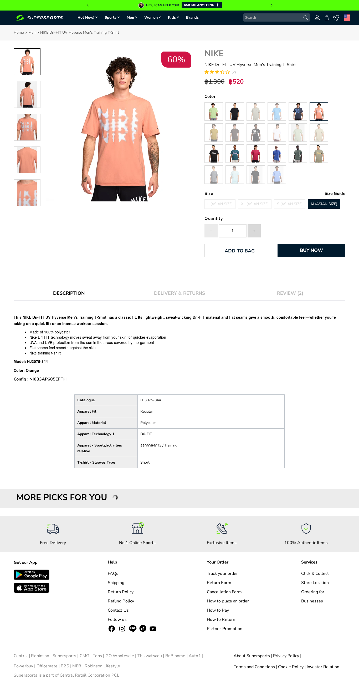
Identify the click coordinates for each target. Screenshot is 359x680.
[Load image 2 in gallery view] (27, 94)
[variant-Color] (213, 111)
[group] (179, 5)
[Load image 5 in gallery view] (27, 192)
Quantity (213, 218)
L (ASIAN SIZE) (220, 203)
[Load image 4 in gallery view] (27, 159)
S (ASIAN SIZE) (289, 203)
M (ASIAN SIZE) (324, 203)
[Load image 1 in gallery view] (27, 61)
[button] (87, 5)
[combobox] (276, 17)
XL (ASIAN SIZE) (255, 203)
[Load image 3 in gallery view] (27, 127)
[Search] (306, 17)
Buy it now (311, 250)
